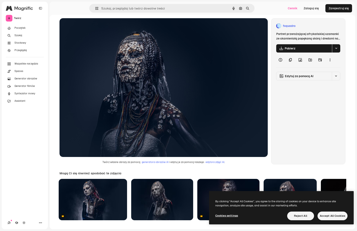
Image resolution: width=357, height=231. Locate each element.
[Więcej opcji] (330, 60)
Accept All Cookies (332, 216)
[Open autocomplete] (95, 8)
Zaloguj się (311, 8)
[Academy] (16, 222)
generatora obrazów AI (155, 162)
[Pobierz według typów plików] (336, 48)
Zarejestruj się (339, 8)
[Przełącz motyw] (24, 222)
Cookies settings (226, 215)
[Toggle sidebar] (40, 8)
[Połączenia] (9, 222)
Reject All (300, 216)
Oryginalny (88, 26)
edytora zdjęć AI (215, 162)
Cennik (293, 8)
